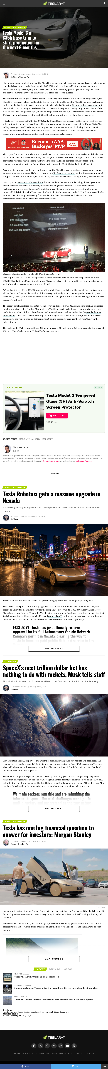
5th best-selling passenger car (86, 105)
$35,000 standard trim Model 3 (49, 120)
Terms (79, 1053)
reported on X (55, 616)
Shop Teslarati (15, 387)
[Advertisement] (54, 357)
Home (17, 1053)
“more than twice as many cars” (29, 92)
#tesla (56, 1012)
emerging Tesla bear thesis (30, 182)
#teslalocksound (10, 1014)
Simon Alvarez (19, 77)
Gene (15, 519)
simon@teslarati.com (51, 461)
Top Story (48, 439)
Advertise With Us (62, 1053)
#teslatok (64, 1012)
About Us (28, 1053)
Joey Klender (19, 844)
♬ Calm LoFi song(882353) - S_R (17, 1016)
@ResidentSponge (84, 461)
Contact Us (42, 1053)
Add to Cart (59, 416)
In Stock (98, 387)
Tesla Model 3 (33, 439)
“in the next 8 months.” (64, 173)
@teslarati (7, 1010)
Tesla (22, 439)
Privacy (90, 1053)
